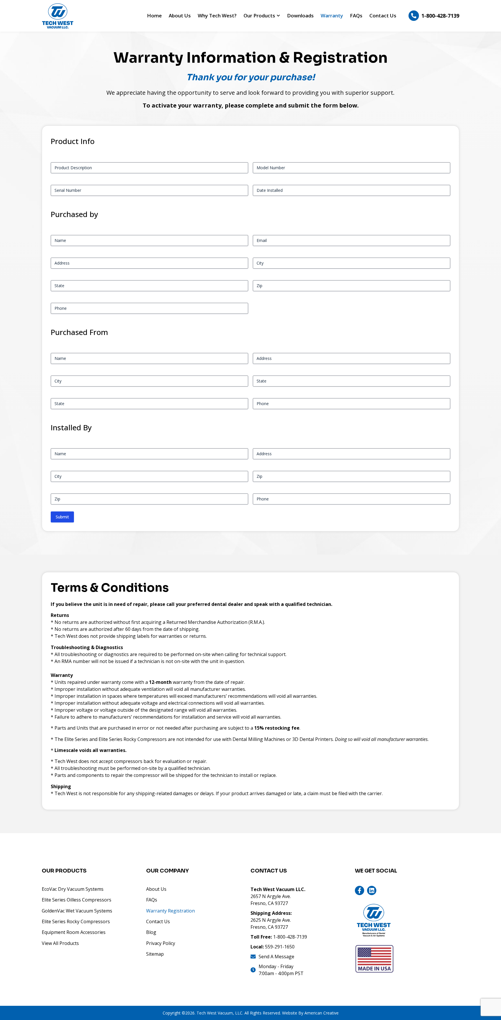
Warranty (332, 15)
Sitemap (155, 954)
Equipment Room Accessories (74, 932)
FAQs (356, 15)
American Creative (321, 1013)
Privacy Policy (160, 943)
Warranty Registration (170, 911)
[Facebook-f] (359, 890)
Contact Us (382, 15)
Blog (151, 932)
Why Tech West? (217, 15)
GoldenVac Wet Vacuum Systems (77, 911)
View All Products (60, 943)
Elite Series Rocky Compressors (76, 921)
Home (154, 15)
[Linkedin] (371, 890)
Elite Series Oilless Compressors (76, 900)
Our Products (259, 15)
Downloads (300, 15)
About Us (180, 15)
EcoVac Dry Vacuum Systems (73, 889)
